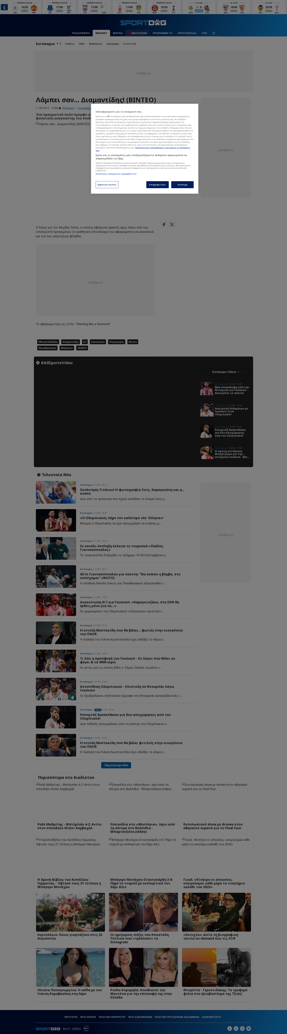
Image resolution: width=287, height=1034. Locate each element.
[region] (145, 148)
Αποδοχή (182, 184)
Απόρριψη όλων (157, 184)
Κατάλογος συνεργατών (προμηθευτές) (116, 174)
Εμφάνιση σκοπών (107, 184)
